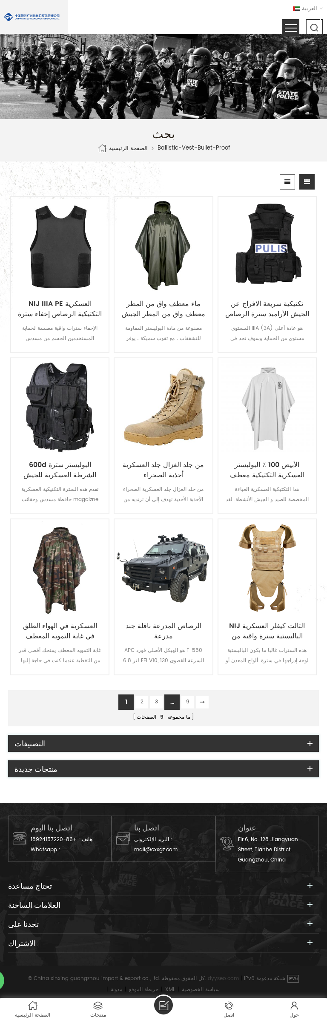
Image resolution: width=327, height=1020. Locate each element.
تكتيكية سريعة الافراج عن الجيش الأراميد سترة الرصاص (267, 309)
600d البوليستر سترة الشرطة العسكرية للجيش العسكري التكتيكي (59, 470)
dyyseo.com (223, 979)
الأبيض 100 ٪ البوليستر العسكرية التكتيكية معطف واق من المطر (267, 470)
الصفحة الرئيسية (128, 148)
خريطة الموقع (143, 990)
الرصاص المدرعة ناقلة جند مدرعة (163, 631)
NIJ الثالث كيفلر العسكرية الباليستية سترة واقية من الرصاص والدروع (267, 631)
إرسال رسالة (163, 1005)
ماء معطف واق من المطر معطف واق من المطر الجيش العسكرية (163, 309)
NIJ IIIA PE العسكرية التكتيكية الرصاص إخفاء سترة (60, 309)
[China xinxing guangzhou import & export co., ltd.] (32, 17)
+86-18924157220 (54, 840)
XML (170, 990)
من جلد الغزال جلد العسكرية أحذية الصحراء (163, 470)
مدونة (116, 990)
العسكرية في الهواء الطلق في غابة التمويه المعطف (60, 631)
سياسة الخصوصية (201, 990)
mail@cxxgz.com (156, 850)
